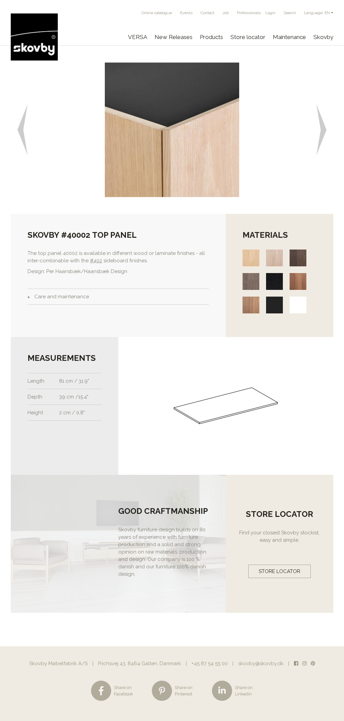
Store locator (247, 37)
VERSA (137, 37)
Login (270, 12)
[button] (19, 129)
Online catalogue (156, 12)
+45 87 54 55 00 (209, 663)
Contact (207, 12)
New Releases (173, 37)
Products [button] (211, 37)
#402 (96, 261)
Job (225, 12)
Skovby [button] (323, 37)
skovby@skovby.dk (261, 663)
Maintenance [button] (289, 37)
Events (186, 12)
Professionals (249, 12)
